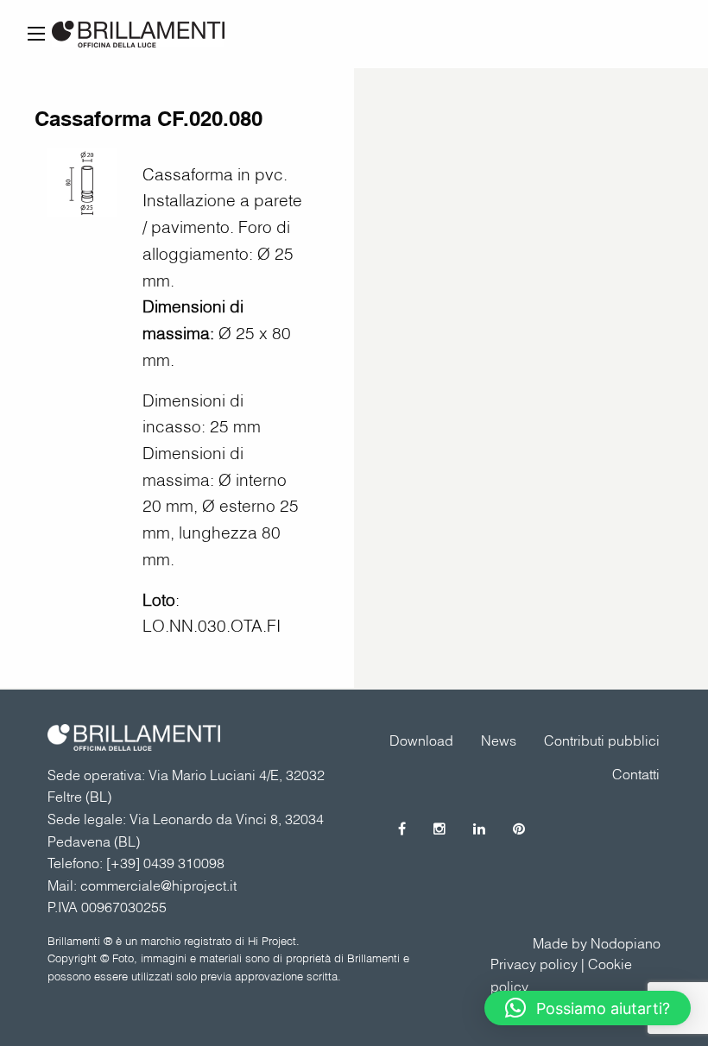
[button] (587, 1008)
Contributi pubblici (602, 740)
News (498, 740)
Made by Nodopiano (597, 943)
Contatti (636, 774)
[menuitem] (601, 740)
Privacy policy (534, 964)
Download (421, 740)
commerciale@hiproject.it (158, 885)
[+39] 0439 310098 (165, 863)
